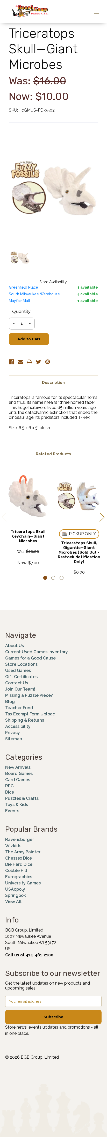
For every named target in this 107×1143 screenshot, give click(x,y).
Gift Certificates (21, 676)
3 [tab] (61, 578)
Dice (9, 792)
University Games (23, 883)
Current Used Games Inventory (36, 651)
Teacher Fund (19, 707)
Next (102, 517)
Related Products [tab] (53, 454)
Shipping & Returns (24, 720)
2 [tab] (53, 578)
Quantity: (21, 311)
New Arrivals (18, 767)
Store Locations (21, 664)
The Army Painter (22, 851)
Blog (10, 701)
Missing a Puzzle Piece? (29, 695)
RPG (9, 785)
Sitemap (13, 738)
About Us (14, 645)
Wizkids (13, 845)
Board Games (19, 773)
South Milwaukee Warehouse (34, 294)
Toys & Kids (16, 804)
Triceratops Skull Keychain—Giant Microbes (28, 536)
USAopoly (15, 889)
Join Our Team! (20, 689)
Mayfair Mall (19, 301)
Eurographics (18, 876)
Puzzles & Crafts (22, 798)
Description (53, 382)
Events (12, 810)
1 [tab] (45, 578)
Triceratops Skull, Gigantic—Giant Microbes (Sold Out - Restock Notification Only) (79, 552)
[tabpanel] (28, 516)
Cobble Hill (16, 870)
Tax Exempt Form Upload (30, 714)
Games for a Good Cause (30, 658)
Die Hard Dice (18, 864)
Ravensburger (19, 839)
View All (13, 901)
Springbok (15, 895)
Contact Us (16, 682)
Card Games (17, 779)
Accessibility (18, 726)
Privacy (12, 732)
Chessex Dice (18, 858)
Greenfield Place (23, 287)
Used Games (18, 670)
